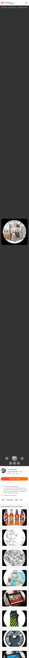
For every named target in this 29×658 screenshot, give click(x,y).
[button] (6, 458)
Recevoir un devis (14, 479)
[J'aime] (10, 463)
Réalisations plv (12, 7)
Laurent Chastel (12, 469)
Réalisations (4, 7)
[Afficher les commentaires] (14, 463)
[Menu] (26, 3)
